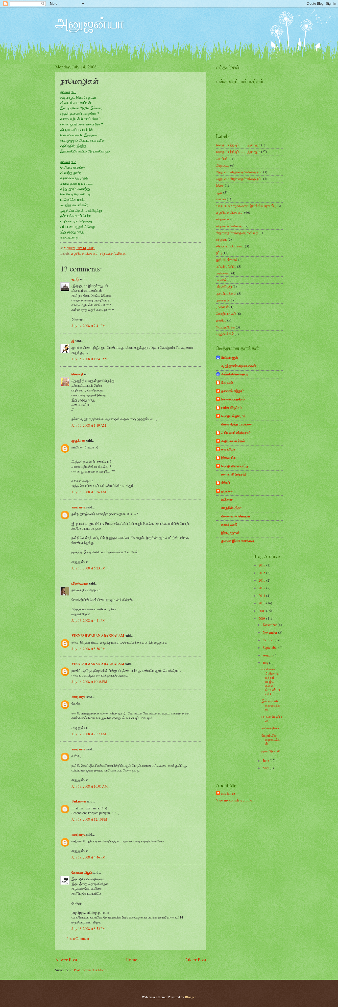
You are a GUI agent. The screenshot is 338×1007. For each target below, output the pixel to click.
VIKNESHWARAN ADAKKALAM (98, 635)
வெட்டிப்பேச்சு (225, 327)
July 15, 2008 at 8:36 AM (89, 492)
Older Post (196, 959)
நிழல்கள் (227, 491)
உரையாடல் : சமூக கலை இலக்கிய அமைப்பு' (246, 205)
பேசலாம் (227, 382)
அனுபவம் (222, 165)
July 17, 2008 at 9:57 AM (89, 734)
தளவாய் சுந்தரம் (232, 390)
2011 (262, 595)
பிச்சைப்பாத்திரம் (233, 399)
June (266, 760)
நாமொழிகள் (270, 728)
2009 (262, 610)
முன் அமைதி (271, 751)
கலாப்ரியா (228, 449)
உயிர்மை (227, 499)
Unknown (79, 801)
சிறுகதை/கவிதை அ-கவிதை (237, 232)
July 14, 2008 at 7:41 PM (88, 325)
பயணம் (221, 279)
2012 (262, 588)
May (266, 768)
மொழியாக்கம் (226, 313)
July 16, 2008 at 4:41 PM (88, 620)
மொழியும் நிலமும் (233, 416)
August (268, 655)
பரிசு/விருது (224, 286)
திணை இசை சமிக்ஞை (237, 540)
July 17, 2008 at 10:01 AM (90, 786)
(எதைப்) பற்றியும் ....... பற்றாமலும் (238, 145)
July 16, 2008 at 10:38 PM (89, 681)
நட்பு (219, 252)
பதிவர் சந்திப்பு (226, 266)
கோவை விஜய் (82, 872)
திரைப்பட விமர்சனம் (230, 246)
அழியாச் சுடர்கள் (233, 441)
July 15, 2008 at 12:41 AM (90, 358)
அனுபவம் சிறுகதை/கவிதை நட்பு (239, 172)
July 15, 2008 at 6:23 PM (88, 568)
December (270, 624)
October (269, 640)
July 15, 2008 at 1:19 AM (89, 425)
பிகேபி (225, 482)
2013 (262, 580)
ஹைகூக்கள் (225, 333)
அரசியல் (222, 158)
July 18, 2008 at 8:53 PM (88, 928)
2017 (262, 565)
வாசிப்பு (221, 320)
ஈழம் (219, 192)
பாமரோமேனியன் (272, 718)
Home (131, 959)
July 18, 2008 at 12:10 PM (89, 819)
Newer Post (66, 959)
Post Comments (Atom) (90, 970)
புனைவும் (222, 300)
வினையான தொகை (235, 516)
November (270, 632)
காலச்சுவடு (229, 524)
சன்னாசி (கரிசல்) (233, 474)
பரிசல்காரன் (80, 583)
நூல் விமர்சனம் (227, 259)
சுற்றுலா (221, 239)
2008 (262, 618)
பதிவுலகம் (223, 273)
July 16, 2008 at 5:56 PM (88, 648)
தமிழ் (75, 279)
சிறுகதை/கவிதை (113, 253)
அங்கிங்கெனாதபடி (234, 374)
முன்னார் (222, 306)
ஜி (73, 340)
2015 (262, 572)
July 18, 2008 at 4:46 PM (88, 857)
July (266, 662)
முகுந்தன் (78, 440)
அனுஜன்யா (90, 23)
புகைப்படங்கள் (226, 293)
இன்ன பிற (228, 457)
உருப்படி (221, 199)
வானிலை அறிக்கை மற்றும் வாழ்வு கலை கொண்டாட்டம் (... (271, 681)
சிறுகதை (223, 219)
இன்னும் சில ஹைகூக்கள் (271, 705)
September (270, 647)
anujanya (79, 507)
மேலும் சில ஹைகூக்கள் (271, 739)
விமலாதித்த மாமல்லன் (237, 424)
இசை (220, 185)
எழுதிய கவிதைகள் (84, 253)
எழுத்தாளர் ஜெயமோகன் (238, 365)
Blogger (190, 997)
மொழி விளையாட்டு (234, 466)
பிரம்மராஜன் (229, 357)
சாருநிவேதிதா (231, 507)
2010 (262, 603)
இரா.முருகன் (230, 532)
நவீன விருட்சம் (231, 407)
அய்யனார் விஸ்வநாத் (236, 432)
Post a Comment (78, 938)
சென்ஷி (77, 374)
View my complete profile (234, 800)
